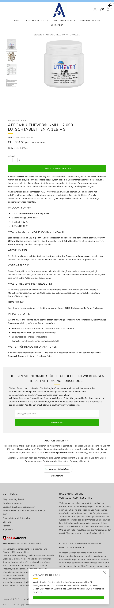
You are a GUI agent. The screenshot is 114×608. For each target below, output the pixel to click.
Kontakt (6, 525)
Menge (11, 156)
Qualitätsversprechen (13, 503)
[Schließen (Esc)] (105, 573)
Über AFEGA (57, 25)
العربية (26, 599)
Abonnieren (57, 422)
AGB (5, 514)
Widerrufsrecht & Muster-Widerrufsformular (24, 510)
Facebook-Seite (44, 356)
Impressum (8, 529)
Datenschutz (57, 475)
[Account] (95, 9)
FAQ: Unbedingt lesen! (13, 499)
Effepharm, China (17, 120)
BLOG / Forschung (63, 20)
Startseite (38, 35)
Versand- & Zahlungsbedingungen (19, 507)
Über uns (7, 522)
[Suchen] (108, 9)
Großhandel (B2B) (90, 20)
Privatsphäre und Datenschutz (17, 518)
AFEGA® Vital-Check (37, 20)
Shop (16, 20)
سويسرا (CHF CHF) (11, 599)
